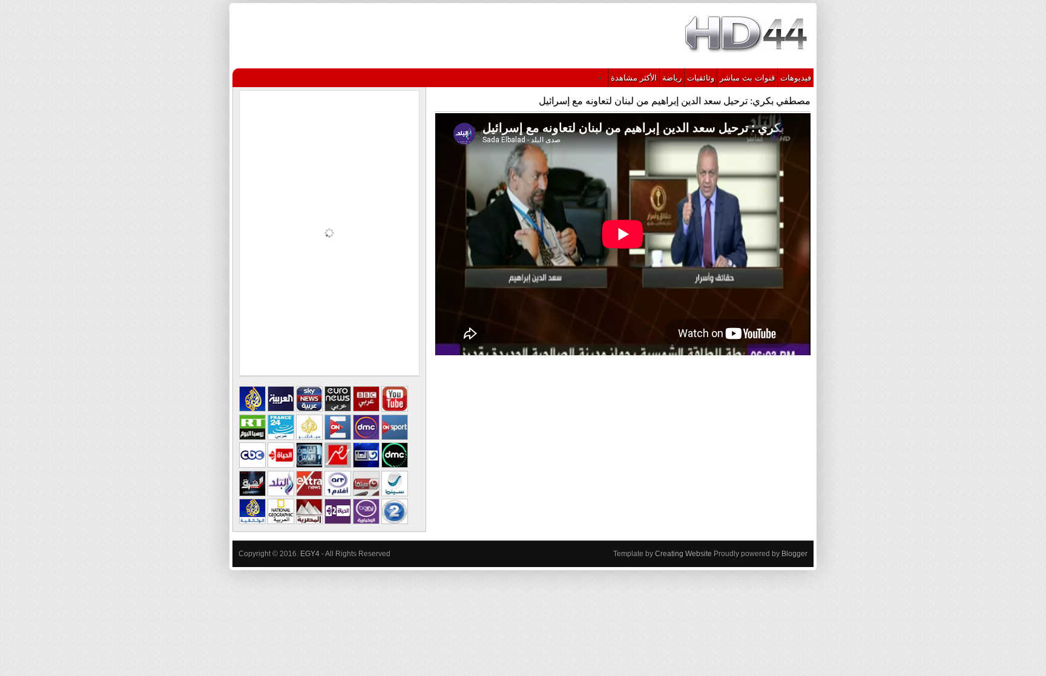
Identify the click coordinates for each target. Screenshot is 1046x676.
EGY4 (310, 554)
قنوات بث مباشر (747, 77)
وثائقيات (700, 77)
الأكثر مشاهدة (634, 77)
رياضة (672, 77)
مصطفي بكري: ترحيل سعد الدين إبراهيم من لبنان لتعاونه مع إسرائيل (675, 101)
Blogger (794, 554)
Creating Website (683, 554)
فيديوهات (795, 77)
